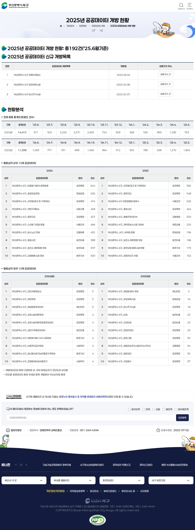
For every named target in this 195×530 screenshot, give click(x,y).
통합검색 (181, 9)
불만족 (169, 409)
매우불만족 (183, 409)
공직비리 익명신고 (84, 464)
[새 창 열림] (93, 30)
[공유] (101, 30)
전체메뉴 (189, 9)
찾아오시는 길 (128, 491)
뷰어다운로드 (110, 491)
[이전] (16, 465)
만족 (148, 409)
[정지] (21, 465)
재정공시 (190, 464)
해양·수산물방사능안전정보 (137, 464)
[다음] (26, 465)
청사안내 (94, 491)
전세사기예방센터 (167, 464)
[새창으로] (97, 519)
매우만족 (135, 409)
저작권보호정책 (77, 491)
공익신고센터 (108, 464)
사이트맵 (144, 491)
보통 (158, 409)
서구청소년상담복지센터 (54, 464)
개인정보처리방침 (55, 490)
